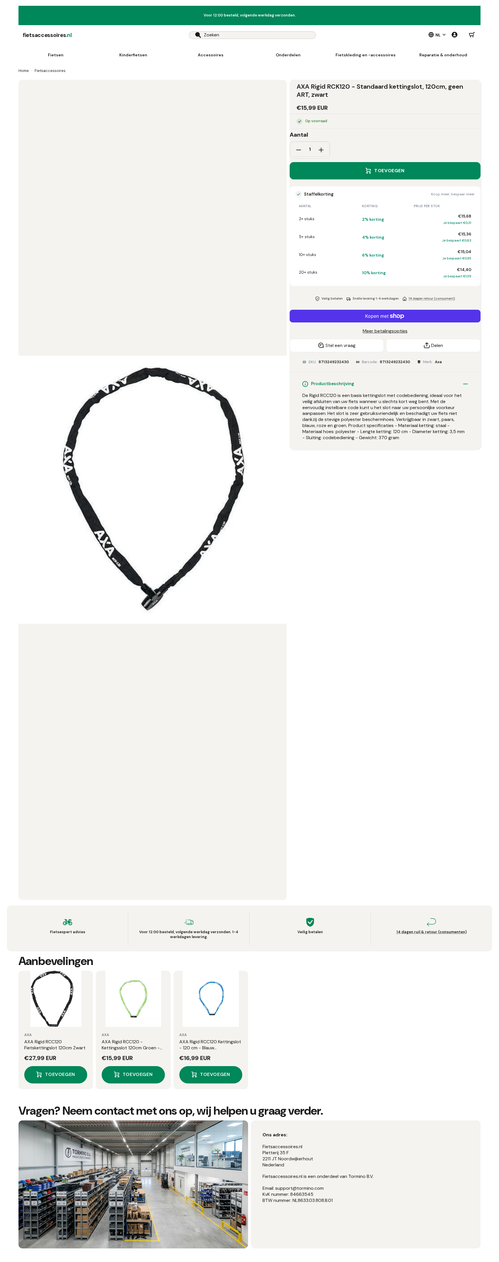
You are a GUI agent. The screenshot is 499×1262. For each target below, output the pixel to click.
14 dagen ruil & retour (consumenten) (431, 931)
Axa (438, 361)
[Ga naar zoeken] (195, 35)
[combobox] (252, 35)
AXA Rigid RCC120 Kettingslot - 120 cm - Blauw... (210, 1045)
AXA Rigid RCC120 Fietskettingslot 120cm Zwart (54, 1045)
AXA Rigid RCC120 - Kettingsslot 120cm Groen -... (132, 1045)
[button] (472, 35)
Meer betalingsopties (385, 331)
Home (23, 70)
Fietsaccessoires (50, 70)
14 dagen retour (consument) (432, 298)
